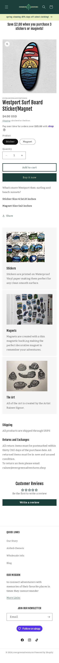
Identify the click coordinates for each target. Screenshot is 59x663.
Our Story (12, 541)
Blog (9, 563)
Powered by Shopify (43, 652)
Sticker (10, 141)
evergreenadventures (23, 652)
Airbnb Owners (15, 548)
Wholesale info (15, 555)
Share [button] (9, 215)
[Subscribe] (48, 617)
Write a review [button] (29, 502)
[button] (6, 7)
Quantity (7, 149)
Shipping (6, 121)
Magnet (27, 141)
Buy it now (29, 177)
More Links (13, 597)
